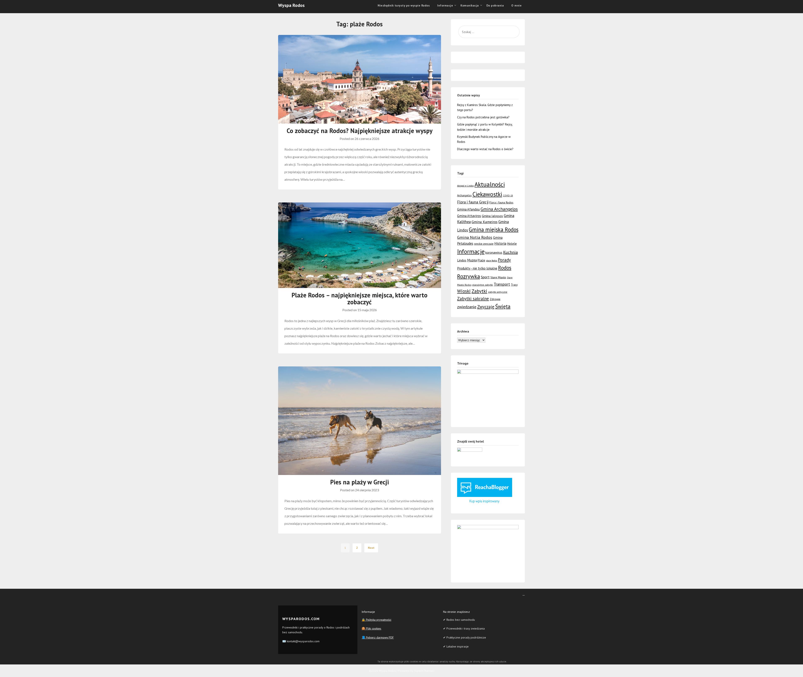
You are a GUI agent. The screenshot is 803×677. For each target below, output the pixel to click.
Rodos (504, 267)
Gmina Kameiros (484, 221)
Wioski (464, 291)
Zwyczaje (485, 307)
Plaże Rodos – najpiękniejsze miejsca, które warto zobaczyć (359, 298)
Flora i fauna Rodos (501, 202)
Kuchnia (510, 252)
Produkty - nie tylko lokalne (477, 268)
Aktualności (489, 184)
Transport (502, 284)
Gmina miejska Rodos (493, 229)
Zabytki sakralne (473, 298)
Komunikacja (469, 5)
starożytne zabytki (482, 284)
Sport (485, 276)
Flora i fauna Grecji (472, 202)
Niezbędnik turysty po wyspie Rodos (404, 5)
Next (371, 548)
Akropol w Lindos (465, 185)
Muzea (472, 260)
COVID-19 (508, 195)
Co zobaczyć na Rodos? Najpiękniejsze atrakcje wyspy (359, 131)
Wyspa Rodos (291, 5)
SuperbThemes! (424, 671)
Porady (504, 260)
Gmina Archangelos (499, 209)
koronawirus (493, 252)
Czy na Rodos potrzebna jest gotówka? (483, 117)
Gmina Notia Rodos (474, 237)
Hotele (512, 243)
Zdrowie (495, 299)
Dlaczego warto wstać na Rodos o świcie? (485, 149)
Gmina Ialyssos (492, 216)
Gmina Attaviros (469, 216)
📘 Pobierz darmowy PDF (378, 637)
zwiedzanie (466, 306)
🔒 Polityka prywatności (376, 620)
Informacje (471, 251)
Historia (500, 243)
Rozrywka (468, 276)
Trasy (514, 285)
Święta (502, 306)
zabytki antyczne (497, 291)
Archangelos (464, 195)
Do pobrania (495, 5)
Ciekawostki (487, 194)
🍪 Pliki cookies (371, 628)
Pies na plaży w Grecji (359, 482)
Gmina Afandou (468, 209)
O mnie (516, 5)
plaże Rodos (491, 260)
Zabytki (479, 291)
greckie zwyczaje (484, 244)
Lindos (461, 260)
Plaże (481, 260)
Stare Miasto (498, 277)
